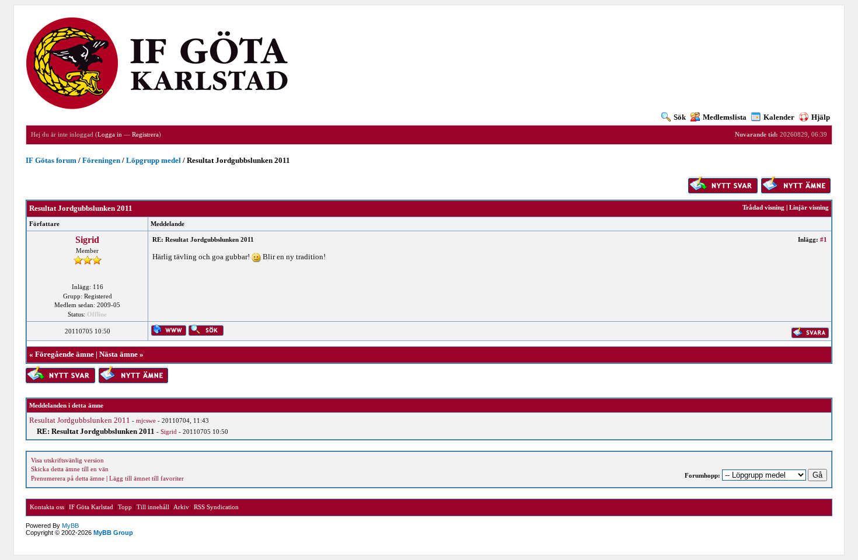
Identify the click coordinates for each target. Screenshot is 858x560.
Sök (680, 117)
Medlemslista (725, 117)
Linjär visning (809, 207)
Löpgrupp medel (153, 160)
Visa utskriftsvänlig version (67, 460)
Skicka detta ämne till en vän (70, 468)
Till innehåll (153, 506)
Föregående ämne (64, 354)
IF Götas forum (51, 160)
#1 (823, 239)
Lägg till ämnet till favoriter (146, 478)
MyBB (70, 525)
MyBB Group (113, 532)
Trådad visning (763, 207)
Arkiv (181, 506)
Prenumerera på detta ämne (67, 478)
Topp (125, 506)
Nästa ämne (118, 354)
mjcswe (146, 420)
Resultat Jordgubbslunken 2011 (79, 420)
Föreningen (101, 160)
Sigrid (87, 240)
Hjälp (820, 117)
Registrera (145, 134)
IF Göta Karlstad (91, 506)
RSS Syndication (216, 506)
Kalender (778, 117)
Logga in (109, 134)
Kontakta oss (47, 506)
